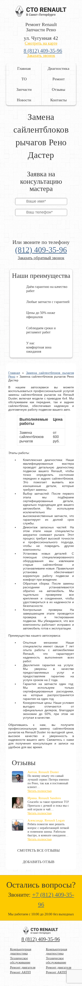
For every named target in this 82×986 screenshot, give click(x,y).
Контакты (58, 100)
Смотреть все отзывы (38, 850)
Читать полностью (40, 791)
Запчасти (24, 89)
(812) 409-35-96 (41, 249)
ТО (24, 79)
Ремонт (58, 79)
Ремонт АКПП (20, 972)
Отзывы (58, 89)
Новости (24, 100)
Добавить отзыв (38, 862)
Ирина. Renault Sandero (44, 798)
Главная (24, 68)
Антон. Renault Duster (43, 772)
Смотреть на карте (41, 43)
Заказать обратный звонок (41, 258)
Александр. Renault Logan (46, 820)
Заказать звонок (41, 55)
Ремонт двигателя (22, 967)
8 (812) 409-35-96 (43, 51)
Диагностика (58, 68)
